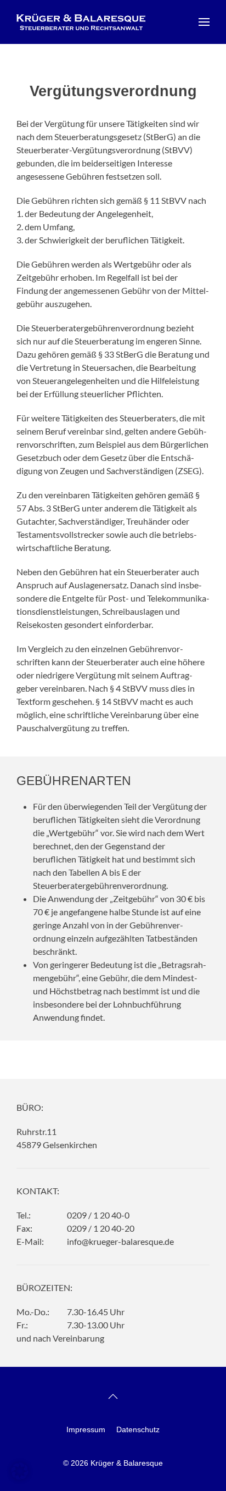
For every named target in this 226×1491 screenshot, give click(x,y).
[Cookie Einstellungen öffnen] (20, 1470)
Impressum (85, 1429)
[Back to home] (80, 22)
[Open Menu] (204, 22)
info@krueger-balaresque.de (120, 1241)
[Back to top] (113, 1396)
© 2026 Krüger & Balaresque (113, 1463)
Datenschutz (138, 1429)
